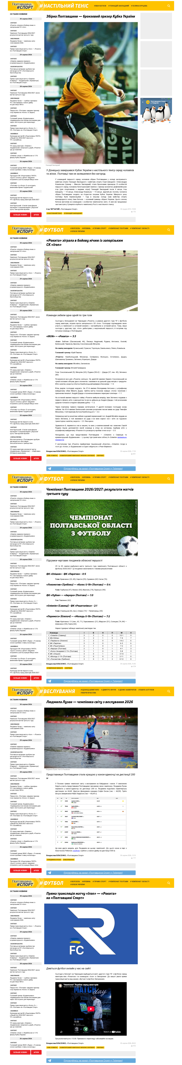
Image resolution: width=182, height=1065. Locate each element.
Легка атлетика (16, 437)
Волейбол (14, 133)
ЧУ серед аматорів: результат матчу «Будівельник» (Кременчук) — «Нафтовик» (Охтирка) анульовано (25, 451)
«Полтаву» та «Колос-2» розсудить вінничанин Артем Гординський (23, 186)
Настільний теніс (66, 6)
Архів (36, 215)
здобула (76, 851)
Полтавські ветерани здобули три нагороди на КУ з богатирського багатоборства (22, 71)
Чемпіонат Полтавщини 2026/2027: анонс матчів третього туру (25, 94)
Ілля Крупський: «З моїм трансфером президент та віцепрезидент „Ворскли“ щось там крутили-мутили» (24, 207)
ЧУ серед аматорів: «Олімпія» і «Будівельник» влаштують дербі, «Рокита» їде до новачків (25, 148)
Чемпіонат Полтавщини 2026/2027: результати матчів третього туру (22, 34)
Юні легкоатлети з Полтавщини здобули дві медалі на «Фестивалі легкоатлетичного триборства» (24, 441)
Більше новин (20, 215)
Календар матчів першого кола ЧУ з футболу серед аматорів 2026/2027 (24, 199)
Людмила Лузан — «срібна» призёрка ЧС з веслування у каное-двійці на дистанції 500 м (23, 102)
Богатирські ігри (16, 66)
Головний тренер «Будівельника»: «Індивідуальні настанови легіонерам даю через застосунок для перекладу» (25, 120)
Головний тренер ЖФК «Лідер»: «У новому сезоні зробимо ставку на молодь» (25, 169)
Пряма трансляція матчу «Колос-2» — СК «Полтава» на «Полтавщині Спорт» (24, 129)
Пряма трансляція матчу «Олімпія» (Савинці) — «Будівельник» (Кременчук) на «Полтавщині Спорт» (24, 81)
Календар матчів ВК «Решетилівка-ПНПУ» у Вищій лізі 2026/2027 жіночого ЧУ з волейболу (25, 138)
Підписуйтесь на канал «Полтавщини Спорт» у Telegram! (93, 468)
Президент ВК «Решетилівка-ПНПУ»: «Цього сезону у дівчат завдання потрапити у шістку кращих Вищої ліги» (24, 177)
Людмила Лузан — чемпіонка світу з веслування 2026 (22, 42)
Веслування (15, 38)
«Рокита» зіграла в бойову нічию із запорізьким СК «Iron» (22, 26)
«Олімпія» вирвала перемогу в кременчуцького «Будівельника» (22, 62)
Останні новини (18, 14)
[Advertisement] (156, 26)
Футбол (13, 23)
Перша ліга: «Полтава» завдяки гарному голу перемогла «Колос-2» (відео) (24, 111)
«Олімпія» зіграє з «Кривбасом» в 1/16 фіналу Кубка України (24, 156)
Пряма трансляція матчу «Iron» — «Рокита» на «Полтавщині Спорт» (25, 50)
